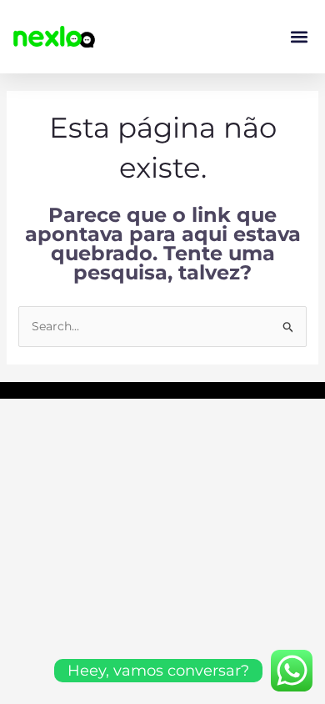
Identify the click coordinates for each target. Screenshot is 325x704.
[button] (298, 37)
